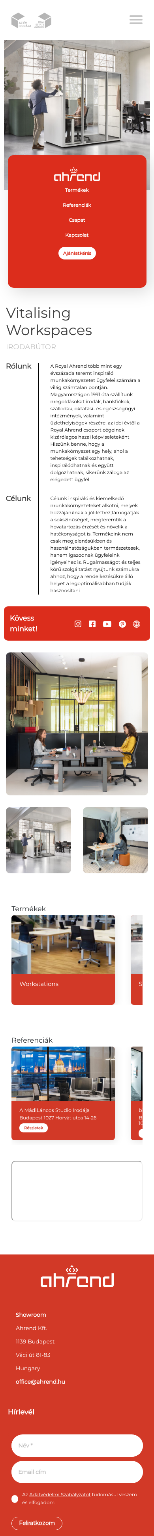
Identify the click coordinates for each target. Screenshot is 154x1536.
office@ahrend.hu (40, 1381)
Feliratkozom (37, 1523)
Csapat (77, 220)
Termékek (77, 190)
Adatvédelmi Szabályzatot (59, 1495)
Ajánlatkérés (77, 253)
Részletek (33, 1127)
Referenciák (77, 205)
